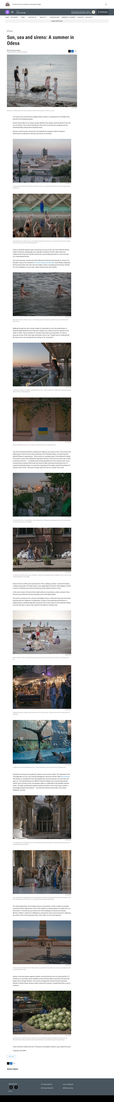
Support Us (32, 17)
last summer (65, 776)
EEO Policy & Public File (47, 1088)
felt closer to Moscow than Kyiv (44, 262)
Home (7, 17)
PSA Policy (89, 17)
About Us (43, 17)
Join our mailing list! (68, 1084)
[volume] (12, 12)
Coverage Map (54, 17)
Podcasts (80, 17)
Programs (14, 17)
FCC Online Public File (46, 1084)
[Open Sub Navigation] (19, 17)
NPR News (10, 31)
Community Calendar (68, 17)
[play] (7, 12)
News (23, 17)
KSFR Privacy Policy (68, 1088)
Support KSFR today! (57, 21)
